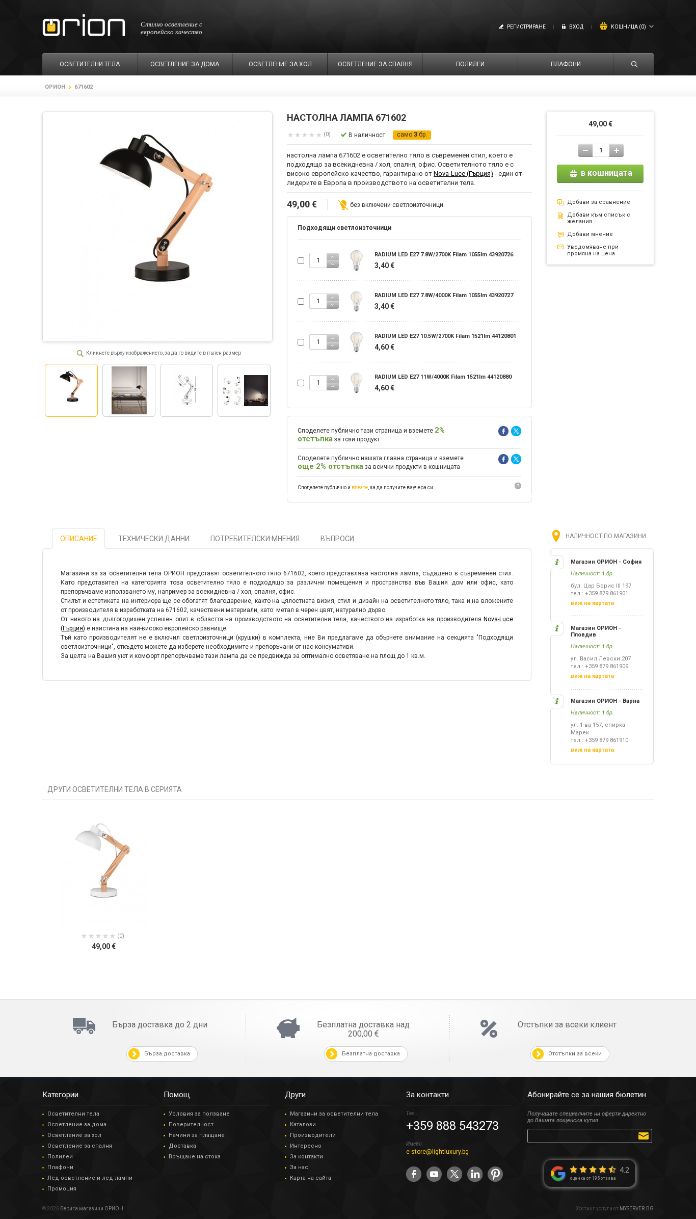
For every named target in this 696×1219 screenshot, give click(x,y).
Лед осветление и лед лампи (89, 1178)
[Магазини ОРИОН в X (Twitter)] (454, 1174)
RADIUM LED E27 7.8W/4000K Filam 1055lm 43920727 (443, 295)
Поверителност (191, 1124)
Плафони (60, 1167)
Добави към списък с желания (598, 218)
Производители (313, 1135)
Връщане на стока (195, 1156)
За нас (299, 1167)
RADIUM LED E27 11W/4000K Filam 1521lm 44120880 (443, 377)
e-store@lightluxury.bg (437, 1151)
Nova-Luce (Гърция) (463, 173)
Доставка (182, 1146)
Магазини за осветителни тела (334, 1113)
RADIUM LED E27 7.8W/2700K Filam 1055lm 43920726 (443, 254)
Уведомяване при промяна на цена (593, 250)
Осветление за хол (74, 1135)
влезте (360, 487)
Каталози (303, 1124)
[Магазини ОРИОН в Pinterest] (495, 1174)
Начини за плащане (197, 1135)
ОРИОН (55, 87)
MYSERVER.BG (637, 1208)
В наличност (367, 135)
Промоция (61, 1188)
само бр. (412, 134)
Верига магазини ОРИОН (91, 1208)
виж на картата (592, 603)
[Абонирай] (645, 1135)
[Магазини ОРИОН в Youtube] (434, 1174)
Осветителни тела (73, 1113)
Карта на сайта (310, 1178)
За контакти (306, 1156)
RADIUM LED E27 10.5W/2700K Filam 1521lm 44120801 (445, 336)
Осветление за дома (76, 1124)
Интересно (306, 1146)
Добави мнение (590, 234)
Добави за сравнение (598, 202)
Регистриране (526, 27)
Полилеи (60, 1156)
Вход (576, 27)
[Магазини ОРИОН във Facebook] (413, 1174)
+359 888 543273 (452, 1126)
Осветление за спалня (79, 1146)
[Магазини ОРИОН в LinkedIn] (475, 1174)
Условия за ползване (199, 1113)
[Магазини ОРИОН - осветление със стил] (83, 25)
